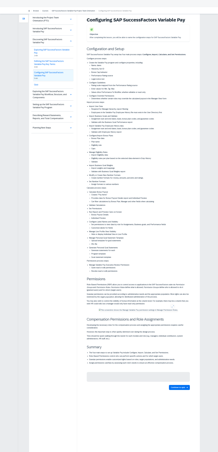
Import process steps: (95, 102)
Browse (36, 11)
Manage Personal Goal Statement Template (106, 241)
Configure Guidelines (117, 87)
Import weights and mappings (103, 168)
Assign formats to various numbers (105, 184)
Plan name (95, 142)
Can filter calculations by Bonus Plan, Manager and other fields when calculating (122, 201)
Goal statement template (101, 257)
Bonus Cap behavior (99, 72)
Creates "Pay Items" (99, 195)
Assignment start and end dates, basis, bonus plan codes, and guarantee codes (122, 119)
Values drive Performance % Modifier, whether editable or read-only (118, 92)
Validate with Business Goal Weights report (108, 171)
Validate (94, 162)
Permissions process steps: (98, 261)
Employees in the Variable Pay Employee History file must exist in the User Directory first (126, 112)
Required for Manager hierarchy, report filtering (109, 109)
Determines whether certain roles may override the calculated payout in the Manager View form (128, 99)
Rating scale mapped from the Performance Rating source (114, 85)
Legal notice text (97, 79)
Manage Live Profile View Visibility (108, 233)
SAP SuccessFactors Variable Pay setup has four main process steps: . (136, 54)
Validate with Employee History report (106, 132)
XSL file (94, 244)
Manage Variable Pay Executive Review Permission (109, 268)
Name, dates (96, 65)
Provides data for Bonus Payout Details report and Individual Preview (119, 198)
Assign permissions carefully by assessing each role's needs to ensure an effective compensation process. (131, 363)
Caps (93, 149)
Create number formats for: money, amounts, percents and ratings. (117, 178)
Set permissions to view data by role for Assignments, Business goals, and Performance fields (128, 224)
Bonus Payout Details (100, 215)
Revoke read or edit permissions (104, 271)
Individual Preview (98, 218)
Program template (98, 254)
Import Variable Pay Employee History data (121, 129)
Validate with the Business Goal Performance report (112, 122)
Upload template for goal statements (106, 241)
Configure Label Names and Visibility (127, 225)
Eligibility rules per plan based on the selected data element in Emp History (121, 158)
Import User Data (125, 109)
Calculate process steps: (96, 188)
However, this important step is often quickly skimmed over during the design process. (121, 332)
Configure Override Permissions (127, 97)
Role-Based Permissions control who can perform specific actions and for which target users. (126, 356)
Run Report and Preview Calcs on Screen (105, 215)
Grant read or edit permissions (103, 268)
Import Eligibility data (99, 155)
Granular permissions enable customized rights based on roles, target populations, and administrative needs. (132, 359)
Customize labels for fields (102, 228)
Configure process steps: (97, 59)
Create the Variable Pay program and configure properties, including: (116, 71)
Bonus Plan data (97, 138)
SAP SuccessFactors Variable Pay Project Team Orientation (73, 11)
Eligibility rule (96, 145)
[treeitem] (52, 19)
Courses (45, 11)
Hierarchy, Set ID (97, 69)
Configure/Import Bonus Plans (101, 142)
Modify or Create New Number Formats (116, 176)
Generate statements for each (103, 250)
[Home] (29, 11)
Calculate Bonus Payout (121, 196)
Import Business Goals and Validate (121, 119)
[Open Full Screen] (172, 306)
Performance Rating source (102, 76)
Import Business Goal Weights (107, 168)
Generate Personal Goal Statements (103, 252)
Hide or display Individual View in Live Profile (109, 234)
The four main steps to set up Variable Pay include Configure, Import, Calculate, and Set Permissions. (129, 353)
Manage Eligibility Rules (120, 157)
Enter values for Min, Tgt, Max (102, 89)
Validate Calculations (97, 205)
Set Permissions (95, 209)
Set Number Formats (104, 183)
